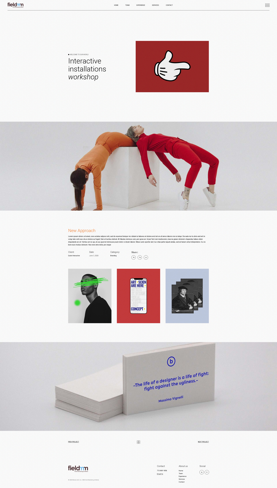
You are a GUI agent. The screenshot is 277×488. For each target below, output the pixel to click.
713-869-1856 (162, 471)
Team (181, 473)
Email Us (160, 474)
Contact (181, 482)
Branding (113, 256)
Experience (182, 476)
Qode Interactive (74, 256)
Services (182, 479)
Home (181, 471)
